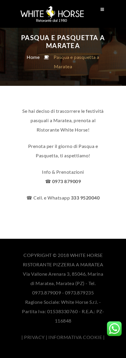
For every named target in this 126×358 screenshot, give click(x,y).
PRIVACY (34, 337)
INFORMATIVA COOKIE (75, 337)
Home (33, 57)
